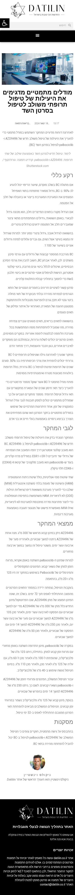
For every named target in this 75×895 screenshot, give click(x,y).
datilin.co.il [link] (60, 858)
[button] (38, 35)
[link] (4, 23)
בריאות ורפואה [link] (22, 123)
